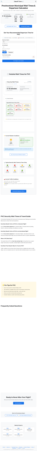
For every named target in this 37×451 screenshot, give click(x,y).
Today (4, 52)
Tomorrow (11, 52)
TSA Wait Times (14, 447)
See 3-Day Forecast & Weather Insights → (18, 154)
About (32, 447)
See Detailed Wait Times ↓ (12, 26)
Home (4, 447)
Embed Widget (27, 447)
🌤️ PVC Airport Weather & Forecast (25, 415)
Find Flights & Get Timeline (18, 60)
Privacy (19, 448)
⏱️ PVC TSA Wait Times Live (11, 415)
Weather (20, 447)
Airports (8, 447)
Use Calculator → (18, 403)
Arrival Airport (5, 45)
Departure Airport (5, 39)
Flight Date (4, 50)
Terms (23, 448)
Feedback (14, 448)
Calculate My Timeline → (25, 26)
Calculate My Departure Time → (18, 191)
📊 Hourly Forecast (9, 98)
